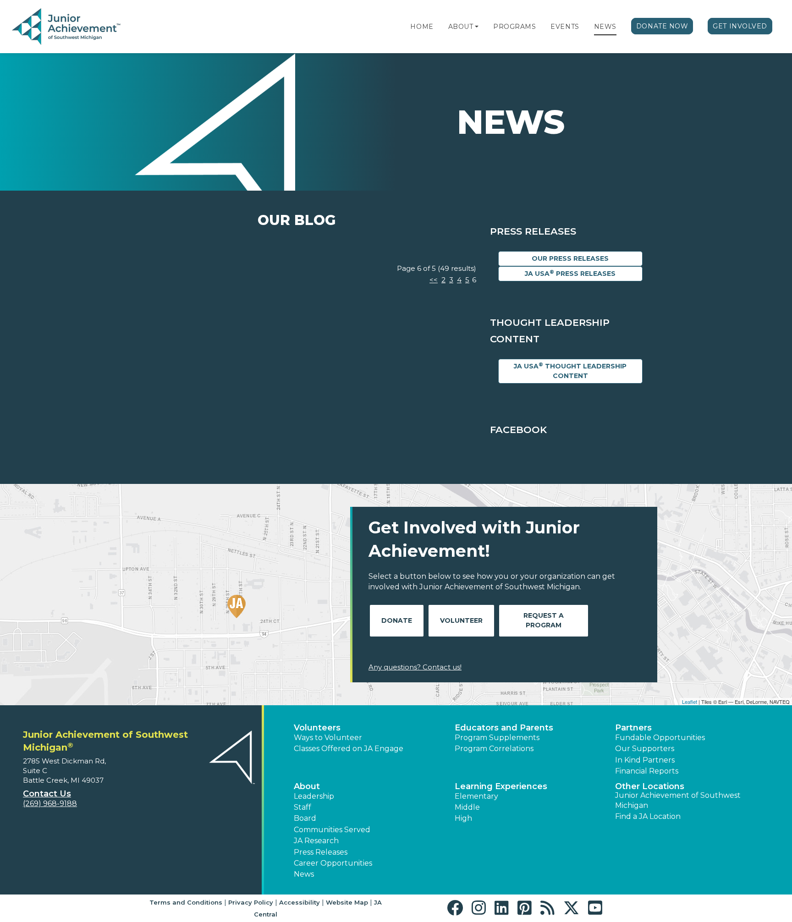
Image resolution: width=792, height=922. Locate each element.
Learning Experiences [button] (501, 786)
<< (433, 279)
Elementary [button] (476, 796)
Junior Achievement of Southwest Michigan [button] (678, 800)
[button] (476, 26)
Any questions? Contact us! (415, 667)
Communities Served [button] (332, 829)
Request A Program (543, 620)
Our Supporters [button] (644, 748)
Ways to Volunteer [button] (328, 737)
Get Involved (740, 26)
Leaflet (689, 701)
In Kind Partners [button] (645, 760)
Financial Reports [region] (646, 771)
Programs (514, 26)
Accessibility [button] (299, 902)
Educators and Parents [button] (504, 728)
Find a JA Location (648, 816)
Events (564, 26)
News (605, 26)
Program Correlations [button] (494, 748)
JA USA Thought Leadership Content (570, 371)
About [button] (307, 786)
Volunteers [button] (317, 728)
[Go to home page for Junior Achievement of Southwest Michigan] (67, 27)
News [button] (304, 874)
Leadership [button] (314, 796)
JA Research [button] (316, 840)
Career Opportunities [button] (333, 863)
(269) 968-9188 (50, 803)
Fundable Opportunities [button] (660, 737)
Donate (396, 620)
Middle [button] (467, 807)
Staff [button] (302, 807)
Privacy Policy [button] (250, 902)
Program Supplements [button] (497, 737)
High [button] (463, 818)
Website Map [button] (347, 902)
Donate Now (662, 26)
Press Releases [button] (320, 852)
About (460, 26)
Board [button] (305, 818)
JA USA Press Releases (570, 273)
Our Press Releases (570, 258)
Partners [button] (633, 728)
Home (421, 26)
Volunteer (461, 620)
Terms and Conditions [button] (185, 902)
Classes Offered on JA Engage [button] (348, 748)
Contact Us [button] (47, 794)
